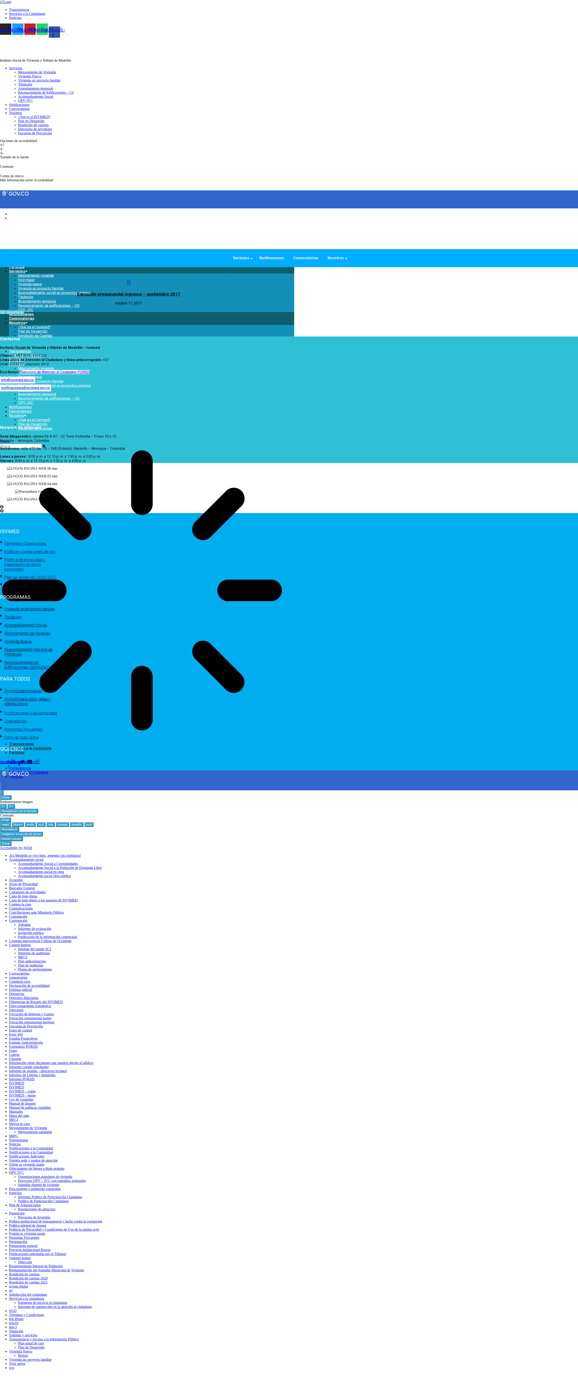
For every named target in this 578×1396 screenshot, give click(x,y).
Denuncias (16, 994)
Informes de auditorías (34, 953)
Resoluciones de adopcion (36, 1209)
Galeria (14, 1055)
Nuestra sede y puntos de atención (33, 1160)
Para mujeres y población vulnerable (35, 1189)
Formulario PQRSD (23, 1046)
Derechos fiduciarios (23, 998)
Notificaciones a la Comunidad (31, 1148)
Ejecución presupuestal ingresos (31, 1022)
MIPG (13, 1136)
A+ (11, 806)
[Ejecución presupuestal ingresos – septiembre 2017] (128, 283)
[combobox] (21, 446)
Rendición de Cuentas (35, 336)
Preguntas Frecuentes (24, 1238)
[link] (5, 2)
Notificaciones (21, 314)
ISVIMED (16, 1083)
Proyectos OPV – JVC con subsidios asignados (52, 1181)
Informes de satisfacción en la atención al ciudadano (55, 1307)
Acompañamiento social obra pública (44, 876)
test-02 (14, 1323)
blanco (18, 824)
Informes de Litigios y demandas (32, 1075)
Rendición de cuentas (24, 1274)
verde (30, 824)
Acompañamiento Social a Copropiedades (48, 864)
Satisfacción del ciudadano (28, 1294)
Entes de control (20, 1030)
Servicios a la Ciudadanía (30, 748)
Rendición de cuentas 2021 (28, 1282)
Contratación (18, 916)
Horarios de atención (20, 427)
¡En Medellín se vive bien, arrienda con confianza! (45, 855)
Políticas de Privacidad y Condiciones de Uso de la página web (54, 1229)
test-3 (13, 1327)
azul (41, 824)
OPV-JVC (25, 310)
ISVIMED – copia (22, 1091)
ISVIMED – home (22, 1095)
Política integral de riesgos (27, 1225)
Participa (16, 752)
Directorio (16, 1010)
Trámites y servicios (23, 1335)
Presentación (18, 1242)
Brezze (23, 1355)
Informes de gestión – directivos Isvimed (38, 1071)
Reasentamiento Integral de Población (36, 1266)
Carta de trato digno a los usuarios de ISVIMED (43, 900)
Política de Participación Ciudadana (43, 1201)
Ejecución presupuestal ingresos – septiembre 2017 (128, 294)
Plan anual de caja (31, 1343)
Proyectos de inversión (34, 1217)
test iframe (16, 1319)
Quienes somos (20, 1258)
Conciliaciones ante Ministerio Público (36, 912)
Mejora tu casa (19, 1124)
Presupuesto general (23, 1246)
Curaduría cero (19, 981)
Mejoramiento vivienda (36, 275)
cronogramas (18, 977)
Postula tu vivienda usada (27, 1233)
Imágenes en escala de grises (21, 834)
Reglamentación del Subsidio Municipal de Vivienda (46, 1270)
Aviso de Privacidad (23, 884)
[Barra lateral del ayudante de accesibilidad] (2, 792)
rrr (10, 1290)
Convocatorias (21, 318)
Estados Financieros (23, 1038)
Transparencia (20, 351)
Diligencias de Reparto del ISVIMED (36, 1002)
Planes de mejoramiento (35, 969)
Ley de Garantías (21, 1099)
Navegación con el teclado (19, 811)
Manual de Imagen (22, 1103)
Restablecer (9, 829)
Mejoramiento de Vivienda (28, 1128)
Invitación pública (31, 933)
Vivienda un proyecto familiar (41, 381)
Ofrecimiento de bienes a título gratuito (36, 1168)
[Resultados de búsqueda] (142, 590)
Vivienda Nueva (20, 1351)
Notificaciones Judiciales (26, 1156)
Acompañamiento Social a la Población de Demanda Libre (60, 868)
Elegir (5, 820)
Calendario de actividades (27, 892)
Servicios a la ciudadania (26, 1298)
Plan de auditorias (30, 965)
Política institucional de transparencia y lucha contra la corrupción (55, 1221)
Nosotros (17, 323)
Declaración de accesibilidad (29, 985)
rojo (50, 824)
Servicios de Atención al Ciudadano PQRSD (55, 372)
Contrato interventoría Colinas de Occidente (40, 941)
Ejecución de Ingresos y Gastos (31, 1014)
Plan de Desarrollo (32, 331)
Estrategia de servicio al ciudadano (42, 1303)
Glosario (15, 1059)
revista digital (18, 1286)
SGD (12, 1311)
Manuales (16, 1112)
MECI (22, 957)
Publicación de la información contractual (47, 937)
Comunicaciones (21, 908)
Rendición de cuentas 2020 (28, 1278)
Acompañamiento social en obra (41, 872)
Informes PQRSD (22, 1079)
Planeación (17, 1213)
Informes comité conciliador (29, 1067)
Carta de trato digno (23, 896)
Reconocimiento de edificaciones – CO (48, 305)
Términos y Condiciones (26, 1315)
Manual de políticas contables (30, 1107)
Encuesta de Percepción (26, 1026)
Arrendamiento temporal (37, 394)
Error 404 (16, 1034)
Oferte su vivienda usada (26, 1164)
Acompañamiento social (26, 859)
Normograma (18, 1140)
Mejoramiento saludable (35, 1132)
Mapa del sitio (19, 1116)
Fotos (13, 1051)
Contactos (10, 338)
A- (3, 806)
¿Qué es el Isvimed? (34, 327)
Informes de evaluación (34, 929)
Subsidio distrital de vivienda (38, 1185)
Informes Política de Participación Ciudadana (50, 1197)
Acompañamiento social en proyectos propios (54, 385)
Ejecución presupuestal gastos (30, 1018)
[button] (147, 343)
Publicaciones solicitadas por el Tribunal (37, 1254)
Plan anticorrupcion (32, 961)
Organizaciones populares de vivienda (45, 1177)
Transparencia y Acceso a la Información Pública (44, 1339)
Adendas (24, 925)
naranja (62, 824)
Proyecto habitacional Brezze (30, 1250)
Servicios (17, 271)
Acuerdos (16, 880)
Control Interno (20, 945)
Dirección (25, 1262)
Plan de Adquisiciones (25, 1205)
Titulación (16, 1331)
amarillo (77, 824)
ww (11, 1368)
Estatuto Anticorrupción (26, 1042)
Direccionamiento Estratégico (30, 1006)
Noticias (15, 1144)
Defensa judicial (20, 990)
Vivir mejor (26, 280)
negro (5, 824)
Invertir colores (11, 838)
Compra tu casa (20, 904)
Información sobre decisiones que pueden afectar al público (51, 1063)
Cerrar (6, 797)
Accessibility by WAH (16, 848)
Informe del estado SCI (34, 949)
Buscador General (22, 888)
